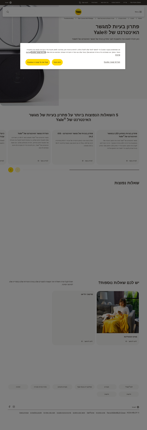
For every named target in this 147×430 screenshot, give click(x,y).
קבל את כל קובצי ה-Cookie (37, 62)
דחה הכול (57, 62)
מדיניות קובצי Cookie (38, 52)
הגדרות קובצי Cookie (112, 62)
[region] (72, 56)
